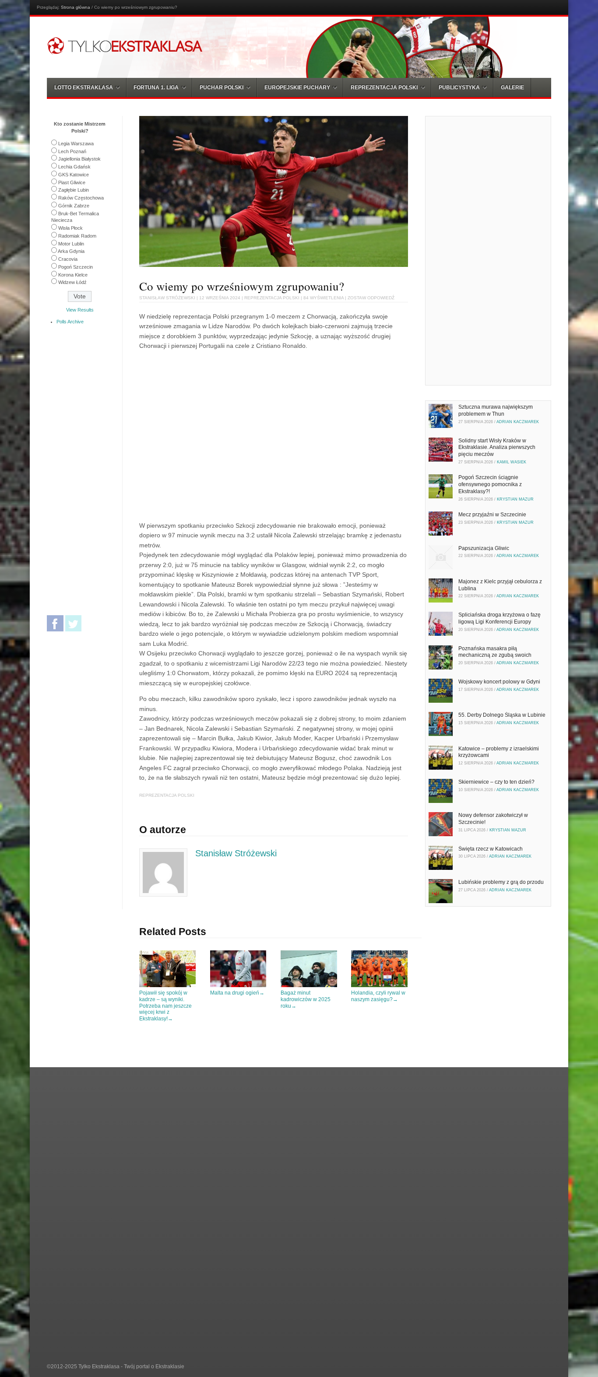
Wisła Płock (70, 228)
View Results (80, 309)
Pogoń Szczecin (75, 267)
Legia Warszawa (76, 143)
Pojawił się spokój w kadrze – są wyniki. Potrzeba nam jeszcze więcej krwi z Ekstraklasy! (165, 1006)
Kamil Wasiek (511, 462)
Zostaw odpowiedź (371, 297)
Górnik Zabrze (73, 205)
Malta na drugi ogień (237, 993)
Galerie (512, 87)
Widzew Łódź (72, 282)
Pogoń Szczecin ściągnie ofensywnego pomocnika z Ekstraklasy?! (490, 484)
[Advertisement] (212, 434)
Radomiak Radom (77, 235)
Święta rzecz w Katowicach (490, 849)
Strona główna (75, 7)
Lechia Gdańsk (74, 166)
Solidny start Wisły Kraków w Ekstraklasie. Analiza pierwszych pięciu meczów (496, 448)
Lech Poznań (72, 151)
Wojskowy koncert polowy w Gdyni (499, 682)
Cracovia (67, 259)
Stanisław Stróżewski (167, 297)
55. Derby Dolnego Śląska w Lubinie (501, 715)
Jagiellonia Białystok (79, 158)
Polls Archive (70, 321)
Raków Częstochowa (81, 197)
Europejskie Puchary (297, 87)
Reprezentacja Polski (271, 297)
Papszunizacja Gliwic (483, 548)
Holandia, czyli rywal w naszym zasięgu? (378, 996)
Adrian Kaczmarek (517, 422)
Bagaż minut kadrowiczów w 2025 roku (306, 999)
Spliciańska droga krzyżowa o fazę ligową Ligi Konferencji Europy (499, 618)
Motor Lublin (71, 243)
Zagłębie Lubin (73, 190)
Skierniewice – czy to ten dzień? (496, 782)
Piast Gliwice (71, 182)
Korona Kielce (73, 274)
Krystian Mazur (515, 499)
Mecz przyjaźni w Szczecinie (492, 515)
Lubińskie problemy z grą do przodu (501, 882)
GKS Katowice (73, 174)
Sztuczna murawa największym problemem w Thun (495, 410)
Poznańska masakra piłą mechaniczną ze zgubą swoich (494, 652)
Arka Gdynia (71, 251)
